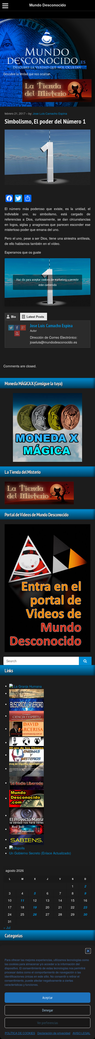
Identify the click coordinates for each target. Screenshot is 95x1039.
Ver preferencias (47, 1023)
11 (22, 900)
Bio (13, 316)
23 (85, 907)
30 (85, 914)
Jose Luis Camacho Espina (50, 113)
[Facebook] (17, 327)
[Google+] (23, 327)
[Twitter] (11, 327)
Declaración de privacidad (53, 1033)
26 (35, 914)
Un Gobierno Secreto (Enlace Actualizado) (40, 853)
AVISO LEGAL (81, 1033)
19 (35, 907)
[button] (88, 951)
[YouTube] (17, 333)
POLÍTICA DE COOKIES (20, 1033)
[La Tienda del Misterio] (57, 90)
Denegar (47, 1010)
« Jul (6, 927)
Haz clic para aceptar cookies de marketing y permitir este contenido (47, 282)
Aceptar (47, 997)
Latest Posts (35, 316)
